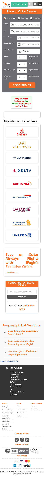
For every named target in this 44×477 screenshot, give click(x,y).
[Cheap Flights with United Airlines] (22, 235)
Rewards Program (35, 408)
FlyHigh (5, 407)
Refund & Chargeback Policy (6, 426)
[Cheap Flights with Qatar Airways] (22, 209)
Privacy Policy (7, 410)
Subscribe (22, 297)
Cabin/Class (8, 50)
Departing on (9, 37)
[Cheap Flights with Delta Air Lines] (22, 170)
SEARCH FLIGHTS (22, 85)
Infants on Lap (9, 70)
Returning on (9, 43)
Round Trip (10, 18)
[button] (30, 4)
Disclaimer (6, 421)
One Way (24, 18)
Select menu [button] (19, 4)
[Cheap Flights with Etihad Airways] (22, 144)
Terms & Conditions (6, 417)
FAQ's (19, 416)
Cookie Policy (7, 413)
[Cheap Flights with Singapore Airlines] (22, 222)
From (6, 24)
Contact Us (21, 410)
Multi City (36, 18)
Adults (6, 56)
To (5, 30)
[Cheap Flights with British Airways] (22, 196)
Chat (18, 407)
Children (7, 63)
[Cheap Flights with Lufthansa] (22, 157)
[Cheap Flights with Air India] (22, 183)
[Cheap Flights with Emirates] (22, 131)
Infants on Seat (7, 77)
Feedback (20, 413)
